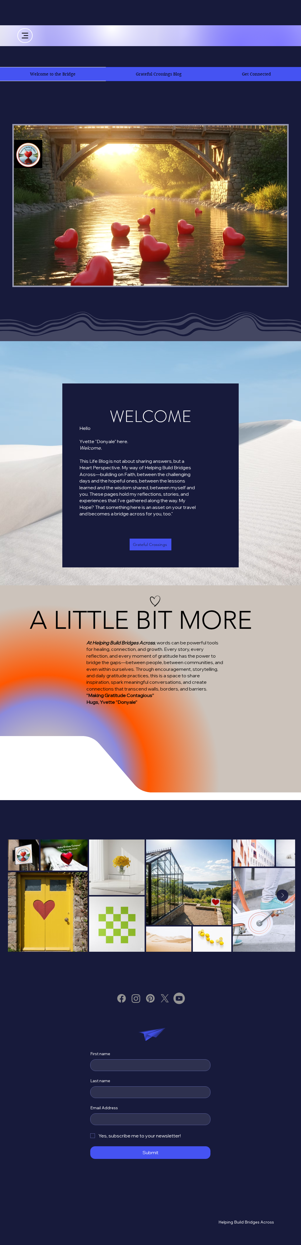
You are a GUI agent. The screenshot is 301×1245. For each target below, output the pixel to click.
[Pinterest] (150, 998)
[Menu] (25, 35)
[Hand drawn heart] (155, 601)
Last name (100, 1080)
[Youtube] (179, 998)
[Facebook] (121, 998)
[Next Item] (282, 895)
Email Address (104, 1107)
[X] (164, 998)
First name (100, 1053)
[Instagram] (136, 998)
